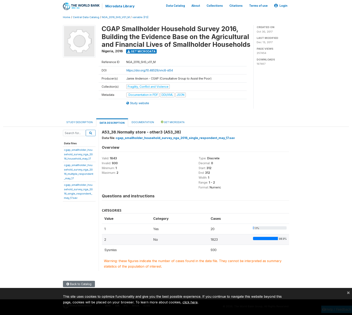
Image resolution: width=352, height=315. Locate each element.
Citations (236, 5)
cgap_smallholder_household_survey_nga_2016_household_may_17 (78, 154)
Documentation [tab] (143, 122)
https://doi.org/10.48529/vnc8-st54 (149, 70)
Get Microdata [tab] (174, 122)
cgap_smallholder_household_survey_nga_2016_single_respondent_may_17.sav (175, 138)
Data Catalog (175, 5)
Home (66, 17)
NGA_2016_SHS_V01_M (116, 17)
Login (283, 5)
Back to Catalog (80, 284)
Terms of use (258, 5)
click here (190, 302)
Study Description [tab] (79, 122)
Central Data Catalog (86, 17)
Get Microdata (143, 51)
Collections (215, 5)
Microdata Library (120, 6)
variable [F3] (140, 17)
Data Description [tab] (112, 122)
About (195, 5)
